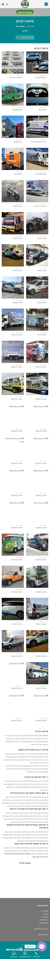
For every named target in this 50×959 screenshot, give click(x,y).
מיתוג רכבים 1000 (16, 335)
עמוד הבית (30, 26)
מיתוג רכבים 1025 (16, 721)
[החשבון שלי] (7, 4)
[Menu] (46, 4)
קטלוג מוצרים (43, 923)
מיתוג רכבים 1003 (41, 399)
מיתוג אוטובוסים (17, 110)
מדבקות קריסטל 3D (16, 78)
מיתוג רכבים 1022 (41, 688)
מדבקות (45, 914)
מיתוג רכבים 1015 (16, 560)
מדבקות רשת (42, 110)
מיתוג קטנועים (17, 206)
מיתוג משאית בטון (41, 174)
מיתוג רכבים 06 (17, 303)
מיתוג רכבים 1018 (41, 624)
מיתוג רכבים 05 (42, 303)
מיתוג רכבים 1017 (16, 592)
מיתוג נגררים (18, 174)
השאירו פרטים (25, 12)
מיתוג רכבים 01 (42, 238)
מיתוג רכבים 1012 (41, 528)
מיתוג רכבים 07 (42, 335)
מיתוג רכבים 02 (17, 238)
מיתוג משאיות (18, 142)
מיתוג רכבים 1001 (41, 367)
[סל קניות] (3, 4)
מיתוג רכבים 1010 (16, 495)
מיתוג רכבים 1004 (16, 399)
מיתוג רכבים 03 (42, 270)
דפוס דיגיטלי (44, 920)
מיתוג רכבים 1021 (16, 656)
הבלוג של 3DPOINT (41, 929)
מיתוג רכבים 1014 (41, 560)
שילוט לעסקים (43, 934)
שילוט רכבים (44, 735)
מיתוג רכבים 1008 (16, 463)
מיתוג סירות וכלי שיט (40, 206)
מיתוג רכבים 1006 (16, 431)
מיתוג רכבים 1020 (41, 656)
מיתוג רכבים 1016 (41, 592)
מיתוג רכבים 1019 (16, 624)
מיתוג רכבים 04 (17, 270)
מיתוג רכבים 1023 (16, 688)
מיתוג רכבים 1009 (41, 495)
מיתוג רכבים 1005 (41, 431)
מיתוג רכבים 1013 (16, 528)
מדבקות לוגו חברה (41, 78)
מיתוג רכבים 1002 (16, 367)
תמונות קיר (44, 917)
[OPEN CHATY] (42, 946)
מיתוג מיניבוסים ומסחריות (39, 142)
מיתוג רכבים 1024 (41, 721)
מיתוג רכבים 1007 (41, 463)
